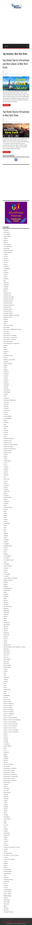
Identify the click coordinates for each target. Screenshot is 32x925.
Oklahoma (6, 677)
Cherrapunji (7, 390)
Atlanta (5, 264)
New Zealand (7, 659)
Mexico (5, 616)
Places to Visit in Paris (10, 728)
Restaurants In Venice (9, 778)
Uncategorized (7, 869)
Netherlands (7, 651)
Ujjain (5, 865)
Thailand (6, 845)
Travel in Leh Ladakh (9, 859)
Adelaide (6, 230)
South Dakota (7, 819)
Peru (5, 693)
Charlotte (6, 386)
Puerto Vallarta (7, 746)
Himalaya (6, 495)
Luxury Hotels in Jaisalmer (10, 578)
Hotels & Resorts (8, 507)
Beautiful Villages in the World (11, 315)
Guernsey (6, 485)
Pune (5, 748)
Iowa (5, 527)
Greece (5, 481)
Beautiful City (7, 295)
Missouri (6, 626)
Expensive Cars (8, 440)
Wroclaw (6, 908)
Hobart (5, 499)
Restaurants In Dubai (9, 770)
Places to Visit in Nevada (10, 725)
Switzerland (7, 833)
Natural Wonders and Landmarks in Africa (14, 647)
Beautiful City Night (9, 297)
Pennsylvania (7, 689)
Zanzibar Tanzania (8, 912)
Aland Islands (7, 236)
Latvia (5, 562)
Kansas (6, 547)
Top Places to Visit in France (11, 855)
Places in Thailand (8, 711)
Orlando (6, 681)
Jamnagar (6, 539)
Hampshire (6, 491)
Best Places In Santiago (10, 335)
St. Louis (6, 825)
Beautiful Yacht (8, 317)
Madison (6, 582)
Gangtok (6, 469)
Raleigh (6, 756)
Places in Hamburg (9, 703)
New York (6, 655)
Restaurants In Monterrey (10, 774)
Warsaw (6, 897)
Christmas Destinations (10, 400)
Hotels (5, 505)
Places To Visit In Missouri (11, 723)
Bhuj (5, 347)
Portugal (6, 740)
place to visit (7, 699)
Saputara (6, 796)
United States (7, 873)
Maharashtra (7, 590)
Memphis (6, 614)
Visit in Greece (7, 891)
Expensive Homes (8, 446)
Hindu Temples (7, 497)
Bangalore (6, 284)
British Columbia (8, 363)
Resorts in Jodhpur (8, 764)
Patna (5, 687)
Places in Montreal (8, 709)
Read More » (6, 105)
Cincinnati (6, 402)
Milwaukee (6, 622)
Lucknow (6, 576)
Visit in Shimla (7, 893)
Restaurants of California (10, 780)
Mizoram (6, 628)
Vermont (6, 885)
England (6, 430)
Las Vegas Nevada (8, 560)
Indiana (5, 519)
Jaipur (5, 537)
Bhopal (5, 345)
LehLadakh (6, 564)
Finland (5, 454)
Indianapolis (7, 523)
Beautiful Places (8, 309)
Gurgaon (6, 489)
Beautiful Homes (8, 303)
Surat (5, 827)
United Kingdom (8, 871)
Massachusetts (8, 606)
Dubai (5, 428)
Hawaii (5, 493)
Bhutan (5, 349)
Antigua (6, 254)
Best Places (7, 333)
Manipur (6, 602)
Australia (6, 272)
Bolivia (5, 353)
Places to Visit (7, 715)
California (6, 371)
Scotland (6, 798)
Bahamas (6, 278)
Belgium (6, 319)
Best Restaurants (8, 341)
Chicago (6, 394)
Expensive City (8, 442)
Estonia (6, 432)
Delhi (5, 424)
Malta (5, 598)
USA (5, 875)
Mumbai (6, 636)
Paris (5, 683)
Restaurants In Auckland (10, 768)
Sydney (6, 837)
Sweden (6, 829)
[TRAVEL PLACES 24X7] (16, 7)
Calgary (6, 369)
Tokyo (5, 851)
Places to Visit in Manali (10, 721)
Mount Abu (6, 634)
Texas (5, 843)
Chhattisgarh (7, 392)
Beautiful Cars (7, 293)
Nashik (5, 641)
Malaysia (6, 594)
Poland (5, 734)
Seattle (5, 800)
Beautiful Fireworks (9, 299)
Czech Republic (8, 416)
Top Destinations (8, 853)
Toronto (6, 857)
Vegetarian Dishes (8, 879)
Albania (6, 240)
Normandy (6, 663)
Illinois (5, 513)
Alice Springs (7, 244)
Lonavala (6, 568)
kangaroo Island (8, 545)
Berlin (5, 323)
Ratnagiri (6, 758)
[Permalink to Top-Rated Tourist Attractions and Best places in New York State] (16, 90)
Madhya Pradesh (8, 580)
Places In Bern (7, 701)
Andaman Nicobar (8, 250)
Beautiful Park (7, 307)
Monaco (6, 630)
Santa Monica (7, 792)
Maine (5, 592)
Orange (5, 679)
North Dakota (7, 667)
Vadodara (6, 877)
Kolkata (6, 554)
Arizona (6, 256)
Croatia (5, 412)
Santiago (6, 794)
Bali (5, 280)
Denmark (6, 426)
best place (6, 331)
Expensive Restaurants (10, 448)
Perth (5, 691)
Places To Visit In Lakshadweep (12, 719)
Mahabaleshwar (8, 588)
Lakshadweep (7, 556)
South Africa (7, 817)
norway (5, 671)
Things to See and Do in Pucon (12, 847)
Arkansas (6, 260)
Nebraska (6, 649)
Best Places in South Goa (10, 337)
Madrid (5, 584)
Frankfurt (6, 467)
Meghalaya (6, 610)
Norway (6, 669)
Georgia (6, 471)
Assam (5, 262)
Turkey (5, 861)
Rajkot (5, 754)
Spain (5, 821)
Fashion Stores (8, 452)
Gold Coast (7, 479)
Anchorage (6, 248)
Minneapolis (7, 624)
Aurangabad (7, 268)
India (5, 517)
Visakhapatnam (8, 889)
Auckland (6, 266)
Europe (5, 434)
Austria (5, 274)
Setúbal (6, 804)
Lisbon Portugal (8, 566)
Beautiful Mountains (9, 305)
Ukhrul (5, 867)
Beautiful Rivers (8, 311)
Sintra (5, 812)
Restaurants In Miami (9, 772)
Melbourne (6, 612)
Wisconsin (6, 904)
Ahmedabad (7, 234)
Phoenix (6, 697)
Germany (6, 475)
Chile (5, 396)
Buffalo (5, 365)
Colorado (6, 406)
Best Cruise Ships (8, 325)
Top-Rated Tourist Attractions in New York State (16, 113)
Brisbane (6, 361)
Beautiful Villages (8, 313)
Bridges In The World (9, 359)
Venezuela (6, 881)
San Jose (6, 790)
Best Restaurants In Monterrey (12, 343)
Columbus (6, 408)
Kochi (5, 552)
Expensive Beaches (9, 438)
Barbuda (6, 289)
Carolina (6, 382)
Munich (5, 639)
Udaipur (6, 863)
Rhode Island (7, 782)
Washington (7, 899)
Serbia (5, 802)
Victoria (6, 887)
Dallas (5, 420)
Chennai (6, 388)
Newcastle (6, 661)
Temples (6, 841)
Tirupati (6, 849)
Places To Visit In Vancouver (11, 732)
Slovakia (6, 814)
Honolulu (6, 503)
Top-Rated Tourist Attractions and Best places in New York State (16, 63)
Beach (5, 291)
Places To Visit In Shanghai (11, 730)
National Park (7, 645)
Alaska (5, 238)
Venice (5, 883)
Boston (5, 357)
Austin (5, 270)
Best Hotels (7, 327)
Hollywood (6, 501)
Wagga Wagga (7, 895)
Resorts (6, 760)
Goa (5, 477)
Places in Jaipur (8, 705)
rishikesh (6, 784)
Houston (6, 509)
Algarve (6, 242)
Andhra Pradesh (8, 252)
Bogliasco (6, 351)
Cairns (5, 367)
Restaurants (7, 766)
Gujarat (5, 487)
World (5, 906)
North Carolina (7, 665)
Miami (5, 618)
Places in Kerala (8, 707)
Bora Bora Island (8, 355)
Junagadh (6, 543)
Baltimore (6, 282)
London (5, 570)
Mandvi (5, 600)
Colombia (6, 404)
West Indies (7, 901)
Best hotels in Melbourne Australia (12, 329)
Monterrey (6, 632)
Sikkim (5, 810)
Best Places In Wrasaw (10, 339)
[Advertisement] (16, 26)
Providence (7, 744)
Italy (5, 529)
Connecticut (7, 410)
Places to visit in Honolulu (10, 717)
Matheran (6, 608)
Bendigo (6, 321)
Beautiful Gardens (8, 301)
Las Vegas (6, 558)
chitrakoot (6, 398)
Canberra (6, 380)
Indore (5, 525)
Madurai (6, 586)
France (5, 463)
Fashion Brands (8, 450)
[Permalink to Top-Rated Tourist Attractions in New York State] (16, 137)
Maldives (6, 596)
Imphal (5, 515)
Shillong (6, 806)
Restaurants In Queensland (11, 776)
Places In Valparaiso (9, 713)
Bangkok (6, 287)
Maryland (6, 604)
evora (5, 436)
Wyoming (6, 910)
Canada (6, 376)
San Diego (6, 788)
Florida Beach (7, 460)
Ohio (5, 673)
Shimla (5, 808)
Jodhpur (6, 541)
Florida (5, 456)
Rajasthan (6, 752)
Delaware (6, 422)
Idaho (5, 511)
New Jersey (7, 653)
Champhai (6, 384)
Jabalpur (6, 533)
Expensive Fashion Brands (11, 444)
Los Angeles (7, 574)
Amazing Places (8, 246)
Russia (5, 786)
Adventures (7, 232)
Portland (6, 738)
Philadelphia (7, 695)
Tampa (5, 839)
